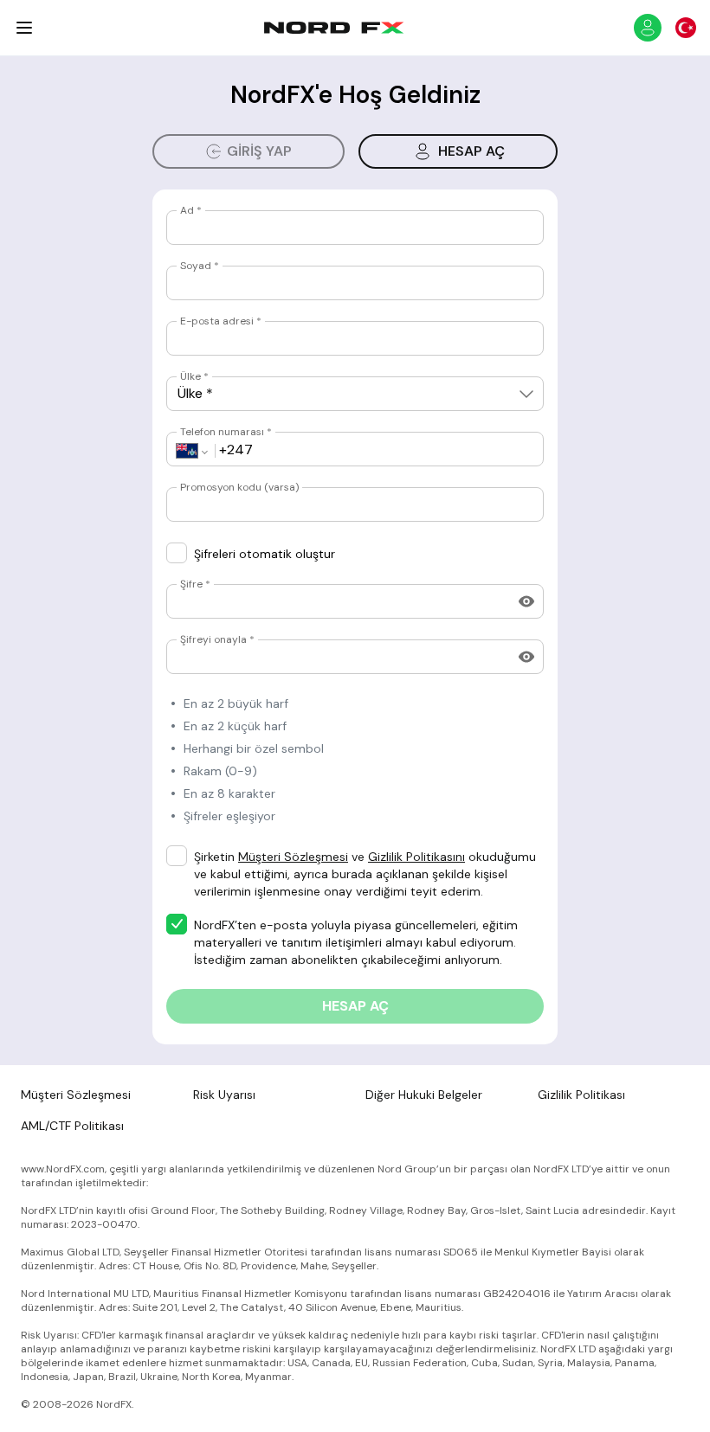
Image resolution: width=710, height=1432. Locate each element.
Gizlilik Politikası (581, 1094)
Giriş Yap (259, 151)
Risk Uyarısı (224, 1094)
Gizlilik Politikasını (416, 856)
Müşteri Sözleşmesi (293, 856)
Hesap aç (471, 151)
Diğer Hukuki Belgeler (423, 1094)
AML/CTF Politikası (72, 1125)
